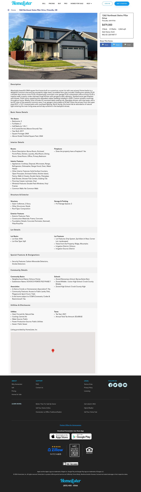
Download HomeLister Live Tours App (70, 431)
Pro (65, 3)
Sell (43, 3)
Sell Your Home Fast (90, 412)
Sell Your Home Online (43, 408)
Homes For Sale (77, 3)
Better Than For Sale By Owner (46, 404)
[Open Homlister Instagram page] (120, 385)
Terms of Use (88, 384)
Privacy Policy (88, 387)
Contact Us (39, 387)
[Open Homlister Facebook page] (110, 385)
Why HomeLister (17, 384)
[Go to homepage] (22, 4)
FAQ (37, 384)
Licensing (87, 391)
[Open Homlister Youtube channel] (125, 385)
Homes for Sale (16, 394)
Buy (59, 3)
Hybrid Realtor (88, 408)
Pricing (52, 3)
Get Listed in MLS (90, 404)
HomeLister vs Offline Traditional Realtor (49, 412)
